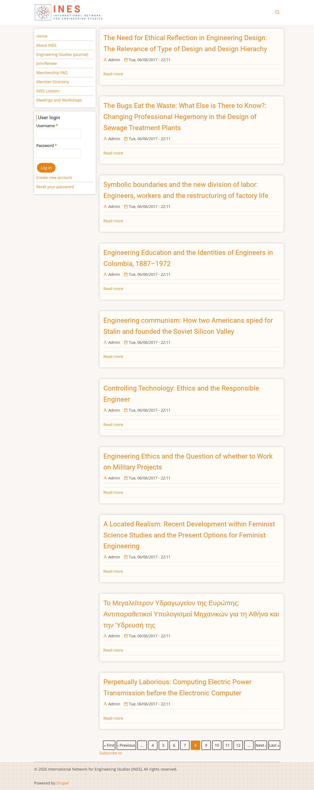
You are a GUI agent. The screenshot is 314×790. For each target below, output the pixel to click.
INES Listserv (47, 90)
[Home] (68, 12)
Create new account (54, 177)
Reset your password (55, 186)
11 (228, 744)
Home (41, 36)
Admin (114, 59)
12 (238, 744)
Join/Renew (46, 63)
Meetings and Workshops (59, 100)
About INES (46, 45)
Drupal (62, 783)
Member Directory (52, 81)
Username (45, 125)
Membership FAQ (51, 72)
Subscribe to (111, 752)
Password (45, 145)
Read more (113, 73)
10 (217, 744)
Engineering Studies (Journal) (62, 54)
